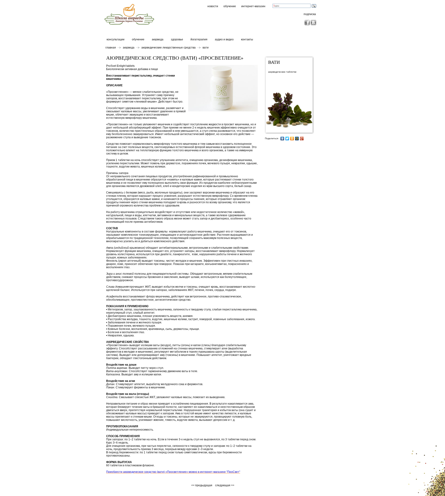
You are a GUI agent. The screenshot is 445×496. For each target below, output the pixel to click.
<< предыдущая (202, 485)
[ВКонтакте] (282, 138)
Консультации (115, 39)
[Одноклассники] (292, 138)
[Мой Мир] (297, 138)
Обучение (138, 39)
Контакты (247, 39)
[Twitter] (287, 138)
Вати (206, 47)
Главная (110, 47)
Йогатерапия (199, 39)
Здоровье (177, 39)
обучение (229, 6)
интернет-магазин (253, 6)
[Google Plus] (301, 138)
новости (212, 6)
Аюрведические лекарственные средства (168, 47)
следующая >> (224, 485)
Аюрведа (157, 39)
